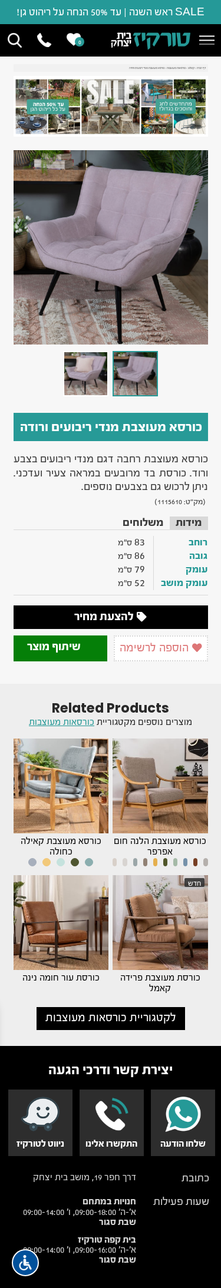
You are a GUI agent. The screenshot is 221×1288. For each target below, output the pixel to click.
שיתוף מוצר (55, 646)
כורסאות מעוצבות (176, 68)
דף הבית (201, 68)
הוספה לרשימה (156, 647)
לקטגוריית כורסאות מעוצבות (110, 1017)
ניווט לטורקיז (40, 1143)
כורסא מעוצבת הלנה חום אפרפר (160, 846)
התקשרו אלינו (111, 1143)
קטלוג (191, 68)
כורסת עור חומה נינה (61, 977)
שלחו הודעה (183, 1143)
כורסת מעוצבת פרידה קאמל (160, 983)
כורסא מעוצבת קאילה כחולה (61, 846)
